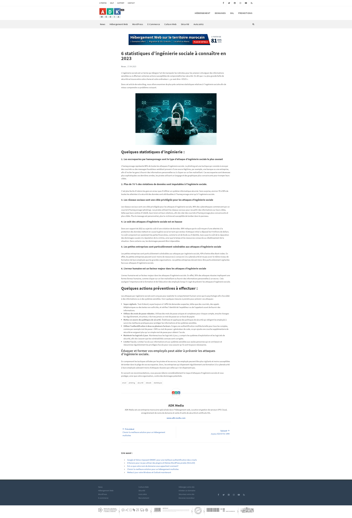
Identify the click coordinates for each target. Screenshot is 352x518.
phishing (132, 383)
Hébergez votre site (186, 487)
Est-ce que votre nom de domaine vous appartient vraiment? (152, 466)
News (102, 24)
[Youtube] (246, 3)
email (124, 383)
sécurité (140, 383)
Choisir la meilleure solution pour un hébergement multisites (153, 469)
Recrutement (143, 498)
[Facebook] (223, 3)
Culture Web (170, 24)
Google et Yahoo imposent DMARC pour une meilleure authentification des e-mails (162, 460)
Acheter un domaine (187, 490)
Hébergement (202, 13)
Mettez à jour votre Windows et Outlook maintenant (149, 472)
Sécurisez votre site (186, 494)
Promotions (245, 13)
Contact (131, 3)
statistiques (158, 383)
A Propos (103, 3)
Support (120, 3)
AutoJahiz (199, 24)
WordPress (137, 24)
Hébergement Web (119, 24)
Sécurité (185, 24)
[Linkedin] (234, 3)
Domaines (220, 13)
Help (112, 3)
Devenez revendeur (187, 498)
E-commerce (153, 24)
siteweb (148, 383)
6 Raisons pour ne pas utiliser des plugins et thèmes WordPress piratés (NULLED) (161, 463)
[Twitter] (229, 3)
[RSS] (251, 3)
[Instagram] (240, 3)
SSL (232, 13)
